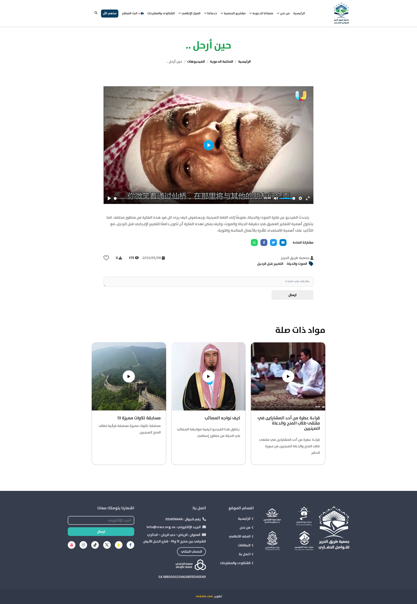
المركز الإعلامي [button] (190, 13)
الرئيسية (299, 13)
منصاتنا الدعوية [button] (262, 13)
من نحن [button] (284, 13)
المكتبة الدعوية (221, 61)
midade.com (204, 596)
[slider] (188, 198)
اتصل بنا (244, 554)
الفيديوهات (196, 61)
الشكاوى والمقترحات (161, 13)
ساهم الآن (110, 13)
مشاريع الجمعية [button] (234, 13)
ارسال (292, 295)
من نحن (245, 527)
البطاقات (244, 545)
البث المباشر (129, 13)
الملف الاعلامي (239, 536)
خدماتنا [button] (212, 13)
